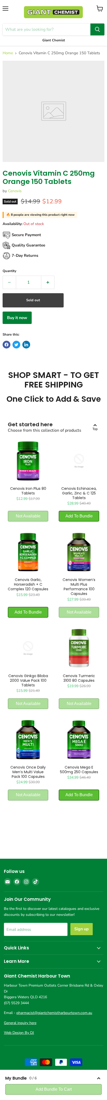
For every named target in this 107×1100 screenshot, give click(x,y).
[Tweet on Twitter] (16, 344)
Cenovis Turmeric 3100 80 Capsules (79, 678)
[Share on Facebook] (6, 344)
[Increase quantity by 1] (48, 282)
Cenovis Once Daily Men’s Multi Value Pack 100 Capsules (28, 772)
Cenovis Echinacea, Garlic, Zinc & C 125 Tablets (79, 493)
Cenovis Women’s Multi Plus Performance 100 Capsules (79, 586)
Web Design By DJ (19, 1032)
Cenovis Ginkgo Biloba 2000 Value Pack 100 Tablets (28, 680)
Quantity (9, 271)
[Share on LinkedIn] (26, 344)
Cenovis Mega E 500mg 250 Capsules (79, 769)
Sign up (81, 929)
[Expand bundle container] (99, 1078)
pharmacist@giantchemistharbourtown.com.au (54, 1012)
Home (8, 53)
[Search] (97, 29)
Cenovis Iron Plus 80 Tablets (28, 490)
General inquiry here (20, 1022)
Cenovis (15, 190)
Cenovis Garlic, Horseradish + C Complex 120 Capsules (28, 584)
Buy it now (17, 318)
